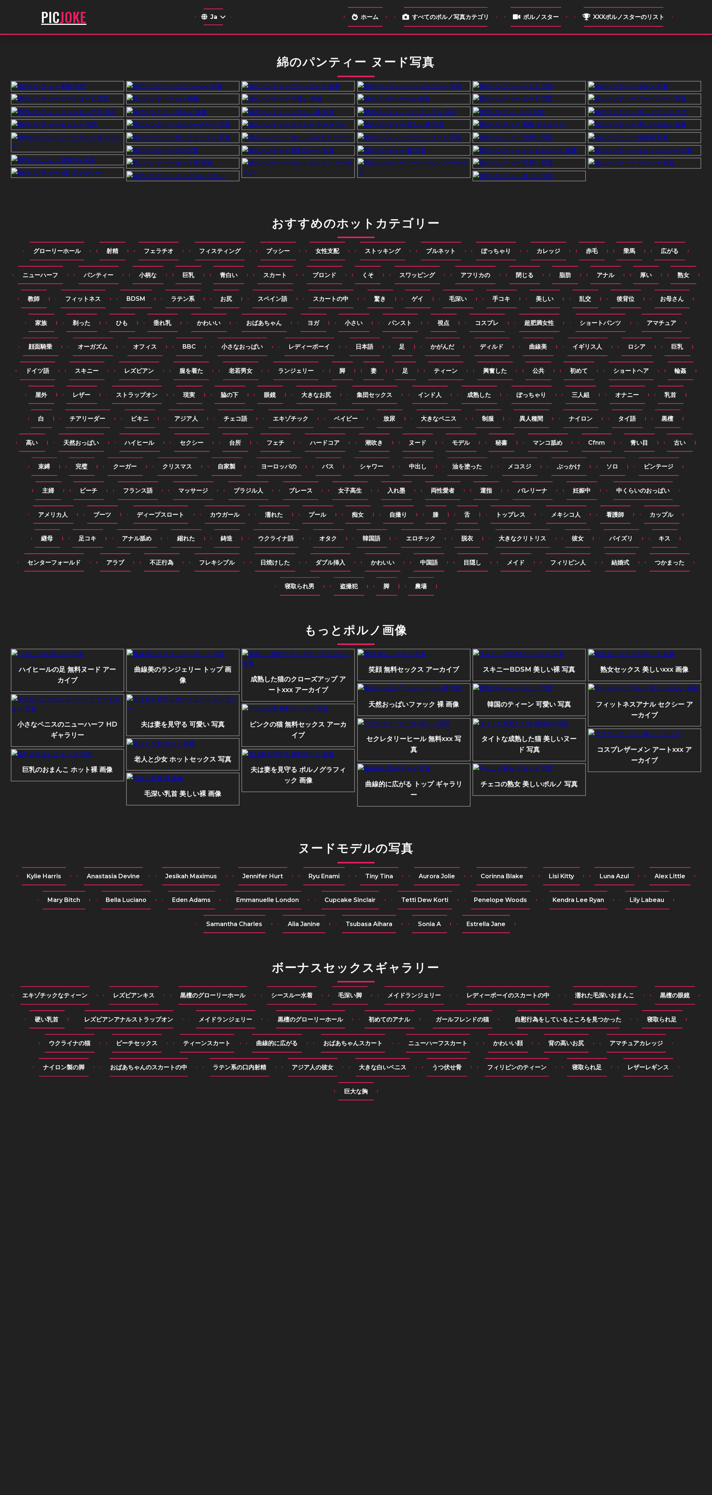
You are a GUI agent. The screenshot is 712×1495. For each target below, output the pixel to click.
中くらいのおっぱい (643, 490)
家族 (41, 322)
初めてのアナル (389, 1019)
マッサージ (193, 490)
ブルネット (441, 250)
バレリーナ (532, 490)
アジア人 (186, 418)
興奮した (495, 370)
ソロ (612, 466)
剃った (81, 322)
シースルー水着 (292, 995)
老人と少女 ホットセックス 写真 (182, 759)
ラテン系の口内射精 (239, 1067)
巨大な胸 (356, 1091)
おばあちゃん (264, 322)
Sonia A (429, 924)
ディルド (492, 346)
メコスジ (519, 466)
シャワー (371, 466)
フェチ (275, 442)
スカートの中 (331, 298)
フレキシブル (217, 562)
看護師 (615, 514)
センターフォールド (54, 562)
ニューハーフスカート (438, 1043)
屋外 (41, 394)
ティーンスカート (207, 1043)
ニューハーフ (40, 275)
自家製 (226, 466)
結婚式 (620, 562)
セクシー (192, 442)
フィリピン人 (568, 562)
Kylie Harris (44, 876)
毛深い (458, 298)
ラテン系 (183, 298)
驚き (380, 298)
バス (328, 466)
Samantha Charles (234, 924)
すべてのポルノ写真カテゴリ (450, 16)
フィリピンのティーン (517, 1067)
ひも (122, 322)
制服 (488, 418)
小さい (354, 322)
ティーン (446, 370)
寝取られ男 (299, 586)
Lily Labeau (647, 899)
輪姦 (680, 370)
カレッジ (548, 250)
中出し (418, 466)
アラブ (115, 562)
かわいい (209, 322)
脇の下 (229, 394)
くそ (368, 275)
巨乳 (188, 275)
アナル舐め (137, 538)
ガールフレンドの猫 (462, 1019)
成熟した (479, 394)
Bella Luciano (126, 899)
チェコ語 (235, 418)
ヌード (417, 442)
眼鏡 (270, 394)
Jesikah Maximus (191, 876)
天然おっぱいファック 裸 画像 (414, 704)
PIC (63, 17)
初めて (579, 370)
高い (32, 442)
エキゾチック (291, 418)
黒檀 (667, 418)
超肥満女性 (539, 322)
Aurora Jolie (437, 876)
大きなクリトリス (522, 538)
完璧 (82, 466)
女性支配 (327, 250)
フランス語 (138, 490)
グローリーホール (57, 250)
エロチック (421, 538)
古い (680, 442)
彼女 (578, 538)
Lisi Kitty (561, 876)
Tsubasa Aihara (369, 924)
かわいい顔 (508, 1043)
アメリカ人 (53, 514)
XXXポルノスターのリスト (629, 16)
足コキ (87, 538)
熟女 (683, 275)
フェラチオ (159, 250)
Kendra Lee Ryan (578, 899)
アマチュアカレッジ (636, 1043)
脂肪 (565, 275)
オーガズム (93, 346)
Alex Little (670, 876)
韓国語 (371, 538)
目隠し (472, 562)
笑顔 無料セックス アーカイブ (414, 669)
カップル (661, 514)
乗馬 (629, 250)
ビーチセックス (137, 1043)
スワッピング (417, 275)
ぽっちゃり (496, 250)
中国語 (429, 562)
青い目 (639, 442)
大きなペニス (438, 418)
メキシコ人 (566, 514)
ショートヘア (631, 370)
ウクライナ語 (276, 538)
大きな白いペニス (382, 1067)
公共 (538, 370)
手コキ (501, 298)
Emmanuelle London (267, 899)
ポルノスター (541, 16)
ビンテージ (658, 466)
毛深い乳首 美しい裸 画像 (182, 794)
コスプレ (487, 322)
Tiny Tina (379, 876)
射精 (112, 250)
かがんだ (442, 346)
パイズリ (621, 538)
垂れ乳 (162, 322)
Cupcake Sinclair (350, 899)
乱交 (585, 298)
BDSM (135, 298)
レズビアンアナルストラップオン (128, 1019)
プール (317, 514)
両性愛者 (443, 490)
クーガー (125, 466)
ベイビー (346, 418)
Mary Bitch (63, 899)
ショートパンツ (600, 322)
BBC (189, 346)
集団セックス (374, 394)
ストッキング (382, 250)
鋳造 (227, 538)
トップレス (510, 514)
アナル (605, 275)
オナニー (627, 394)
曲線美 (538, 346)
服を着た (191, 370)
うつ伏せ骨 (447, 1067)
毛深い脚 (350, 995)
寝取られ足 (662, 1019)
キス (664, 538)
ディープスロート (160, 514)
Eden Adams (191, 899)
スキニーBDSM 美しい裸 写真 (529, 669)
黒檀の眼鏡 (675, 995)
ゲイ (417, 298)
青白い (229, 275)
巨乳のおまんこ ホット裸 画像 (67, 769)
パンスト (400, 322)
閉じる (525, 275)
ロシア (637, 346)
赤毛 (592, 250)
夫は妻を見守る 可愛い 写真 (183, 724)
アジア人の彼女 (312, 1067)
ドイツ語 (37, 370)
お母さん (672, 298)
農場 (421, 586)
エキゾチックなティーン (55, 995)
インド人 (430, 394)
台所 (235, 442)
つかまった (670, 562)
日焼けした (275, 562)
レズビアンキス (134, 995)
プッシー (278, 250)
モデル (461, 442)
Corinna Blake (502, 876)
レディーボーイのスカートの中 (508, 995)
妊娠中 (582, 490)
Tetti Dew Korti (424, 899)
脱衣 (467, 538)
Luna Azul (614, 876)
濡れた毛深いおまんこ (604, 995)
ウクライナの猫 (69, 1043)
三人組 (581, 394)
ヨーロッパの (279, 466)
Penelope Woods (500, 899)
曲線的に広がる (277, 1043)
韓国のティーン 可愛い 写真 (529, 704)
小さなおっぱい (242, 346)
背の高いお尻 (566, 1043)
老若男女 (241, 370)
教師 (34, 298)
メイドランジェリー (414, 995)
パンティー (98, 275)
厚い (646, 275)
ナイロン (581, 418)
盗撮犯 (349, 586)
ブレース (301, 490)
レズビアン (139, 370)
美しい (545, 298)
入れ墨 (396, 490)
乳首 (670, 394)
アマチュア (661, 322)
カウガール (225, 514)
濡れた (274, 514)
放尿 (389, 418)
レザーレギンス (648, 1067)
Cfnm (596, 442)
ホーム (370, 16)
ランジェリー (296, 370)
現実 (189, 394)
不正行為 (162, 562)
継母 (47, 538)
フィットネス (83, 298)
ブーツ (102, 514)
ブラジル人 (248, 490)
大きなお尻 (316, 394)
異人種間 (531, 418)
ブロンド (324, 275)
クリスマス (177, 466)
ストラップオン (137, 394)
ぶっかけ (569, 466)
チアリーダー (87, 418)
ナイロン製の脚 (64, 1067)
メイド (516, 562)
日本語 (364, 346)
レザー (81, 394)
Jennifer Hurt (263, 876)
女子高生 (350, 490)
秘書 (501, 442)
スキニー (87, 370)
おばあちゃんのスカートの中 (148, 1067)
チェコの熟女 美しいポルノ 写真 (529, 784)
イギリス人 (587, 346)
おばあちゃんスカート (353, 1043)
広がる (670, 250)
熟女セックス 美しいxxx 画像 (644, 669)
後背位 (625, 298)
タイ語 (627, 418)
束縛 (44, 466)
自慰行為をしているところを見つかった (568, 1019)
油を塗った (467, 466)
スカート (275, 275)
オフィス (145, 346)
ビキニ (140, 418)
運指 (486, 490)
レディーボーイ (309, 346)
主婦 (48, 490)
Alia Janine (304, 924)
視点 (443, 322)
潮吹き (374, 442)
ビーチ (89, 490)
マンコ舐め (548, 442)
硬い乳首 (47, 1019)
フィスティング (220, 250)
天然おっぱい (81, 442)
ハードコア (325, 442)
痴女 (358, 514)
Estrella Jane (486, 924)
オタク (328, 538)
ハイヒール (139, 442)
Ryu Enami (324, 876)
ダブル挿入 (330, 562)
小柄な (148, 275)
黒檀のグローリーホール (212, 995)
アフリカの (475, 275)
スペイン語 (272, 298)
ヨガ (313, 322)
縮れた (186, 538)
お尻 (226, 298)
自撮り (398, 514)
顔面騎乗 (40, 346)
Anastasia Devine (113, 876)
